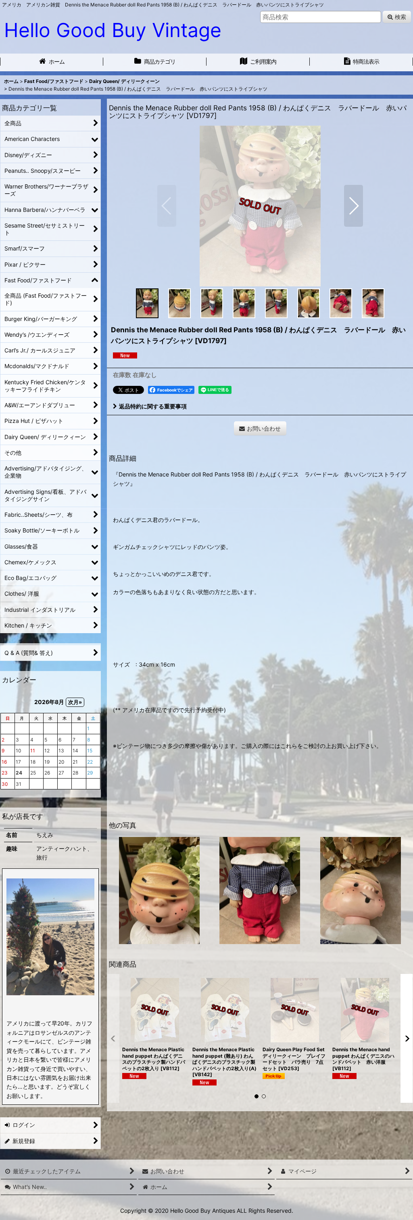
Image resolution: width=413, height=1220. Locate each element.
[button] (166, 206)
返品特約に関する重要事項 (153, 406)
